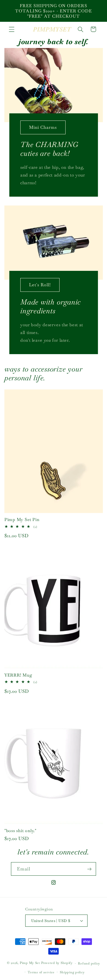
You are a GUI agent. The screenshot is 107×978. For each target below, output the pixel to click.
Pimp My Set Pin (22, 519)
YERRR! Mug (18, 675)
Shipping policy (72, 972)
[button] (11, 29)
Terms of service (41, 972)
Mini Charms (43, 127)
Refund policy (89, 963)
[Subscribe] (89, 869)
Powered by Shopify (57, 963)
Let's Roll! (40, 284)
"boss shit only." (20, 830)
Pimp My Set (30, 963)
